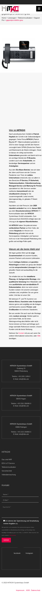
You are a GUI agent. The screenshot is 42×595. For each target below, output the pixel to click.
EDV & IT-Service (8, 463)
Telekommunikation (25, 18)
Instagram (34, 2)
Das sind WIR (7, 459)
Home (4, 18)
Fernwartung (9, 5)
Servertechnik (7, 471)
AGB (28, 590)
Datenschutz (12, 535)
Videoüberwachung (9, 475)
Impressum (20, 590)
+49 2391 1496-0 (6, 2)
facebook (24, 2)
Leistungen (12, 18)
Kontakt (14, 2)
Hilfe (38, 336)
